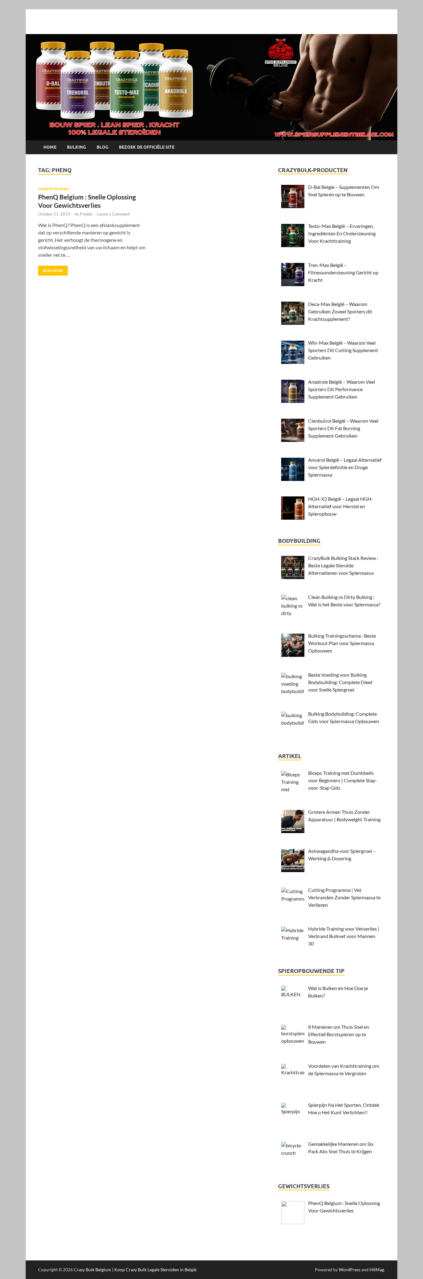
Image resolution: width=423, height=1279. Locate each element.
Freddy (86, 214)
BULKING (76, 147)
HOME (49, 147)
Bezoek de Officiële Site (146, 147)
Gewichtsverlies (53, 189)
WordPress (349, 1269)
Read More (50, 269)
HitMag (376, 1269)
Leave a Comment (113, 214)
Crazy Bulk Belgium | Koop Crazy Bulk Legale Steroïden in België (135, 1269)
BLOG (102, 147)
